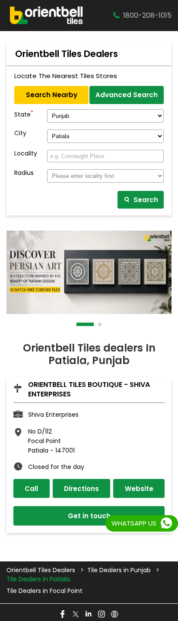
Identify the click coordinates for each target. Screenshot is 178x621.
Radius (24, 173)
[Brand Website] (114, 614)
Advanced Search (126, 94)
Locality (25, 153)
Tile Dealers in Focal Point (44, 591)
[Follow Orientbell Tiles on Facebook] (63, 614)
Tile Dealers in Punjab (119, 570)
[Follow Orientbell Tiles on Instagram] (101, 614)
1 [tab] (78, 324)
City (20, 133)
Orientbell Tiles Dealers (41, 570)
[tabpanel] (89, 272)
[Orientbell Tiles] (46, 15)
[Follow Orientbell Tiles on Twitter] (76, 614)
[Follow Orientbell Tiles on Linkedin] (89, 614)
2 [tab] (100, 324)
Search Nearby (51, 94)
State (23, 113)
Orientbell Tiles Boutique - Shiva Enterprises (89, 389)
